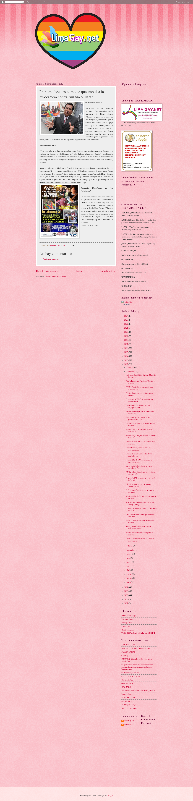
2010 (126, 591)
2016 (126, 348)
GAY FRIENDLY (127, 683)
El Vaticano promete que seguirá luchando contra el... (141, 509)
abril (128, 570)
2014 (126, 356)
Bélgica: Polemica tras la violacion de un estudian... (140, 394)
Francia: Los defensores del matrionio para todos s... (139, 454)
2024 (126, 316)
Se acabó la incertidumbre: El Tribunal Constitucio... (140, 539)
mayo (129, 566)
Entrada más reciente (47, 271)
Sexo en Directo (127, 701)
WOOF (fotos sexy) (128, 704)
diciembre (130, 367)
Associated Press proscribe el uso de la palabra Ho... (140, 412)
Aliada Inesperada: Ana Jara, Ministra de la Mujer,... (140, 382)
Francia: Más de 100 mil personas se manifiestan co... (139, 461)
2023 (126, 320)
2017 (126, 344)
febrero (129, 578)
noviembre (131, 371)
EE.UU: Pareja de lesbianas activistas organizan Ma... (139, 388)
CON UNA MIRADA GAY (131, 676)
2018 (126, 340)
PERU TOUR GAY (128, 697)
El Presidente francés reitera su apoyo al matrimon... (140, 491)
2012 (126, 364)
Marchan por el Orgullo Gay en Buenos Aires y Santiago (140, 503)
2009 (126, 595)
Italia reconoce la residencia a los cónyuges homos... (138, 406)
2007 (126, 603)
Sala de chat (125, 626)
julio (128, 558)
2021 (126, 328)
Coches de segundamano (130, 672)
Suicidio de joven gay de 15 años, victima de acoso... (141, 436)
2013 (126, 360)
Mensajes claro (126, 622)
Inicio (79, 271)
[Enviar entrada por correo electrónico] (73, 245)
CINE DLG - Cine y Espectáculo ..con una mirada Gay (136, 660)
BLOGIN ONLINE (128, 652)
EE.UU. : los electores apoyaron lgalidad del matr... (140, 521)
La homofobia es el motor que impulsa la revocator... (140, 515)
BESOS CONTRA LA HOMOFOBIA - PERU (138, 648)
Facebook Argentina (128, 619)
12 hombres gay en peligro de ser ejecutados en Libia (138, 418)
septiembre (131, 550)
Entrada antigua (108, 271)
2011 (126, 587)
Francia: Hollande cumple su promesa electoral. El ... (139, 533)
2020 (126, 332)
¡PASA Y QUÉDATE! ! (130, 708)
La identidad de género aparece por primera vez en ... (138, 448)
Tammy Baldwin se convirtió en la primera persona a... (138, 527)
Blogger (110, 795)
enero (129, 582)
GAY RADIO (126, 687)
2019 (126, 336)
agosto (129, 554)
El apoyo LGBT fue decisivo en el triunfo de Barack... (140, 479)
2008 (126, 599)
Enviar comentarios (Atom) (56, 276)
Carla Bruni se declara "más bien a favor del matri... (140, 424)
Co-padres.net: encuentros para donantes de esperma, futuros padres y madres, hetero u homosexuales (137, 666)
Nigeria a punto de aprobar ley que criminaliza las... (138, 485)
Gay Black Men (127, 680)
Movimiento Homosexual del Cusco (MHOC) (138, 690)
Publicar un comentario (51, 259)
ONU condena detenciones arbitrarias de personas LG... (140, 473)
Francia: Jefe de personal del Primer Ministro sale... (139, 430)
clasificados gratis (127, 630)
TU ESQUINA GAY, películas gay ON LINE (138, 633)
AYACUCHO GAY (128, 644)
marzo (129, 574)
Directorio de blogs (128, 615)
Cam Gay (124, 655)
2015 (126, 352)
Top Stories (126, 304)
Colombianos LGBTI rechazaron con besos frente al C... (139, 400)
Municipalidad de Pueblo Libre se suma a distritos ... (141, 497)
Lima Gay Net (129, 721)
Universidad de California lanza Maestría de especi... (141, 376)
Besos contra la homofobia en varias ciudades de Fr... (139, 467)
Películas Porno (127, 694)
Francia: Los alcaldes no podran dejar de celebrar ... (140, 442)
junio (129, 562)
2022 (126, 324)
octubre (129, 546)
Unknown (127, 725)
